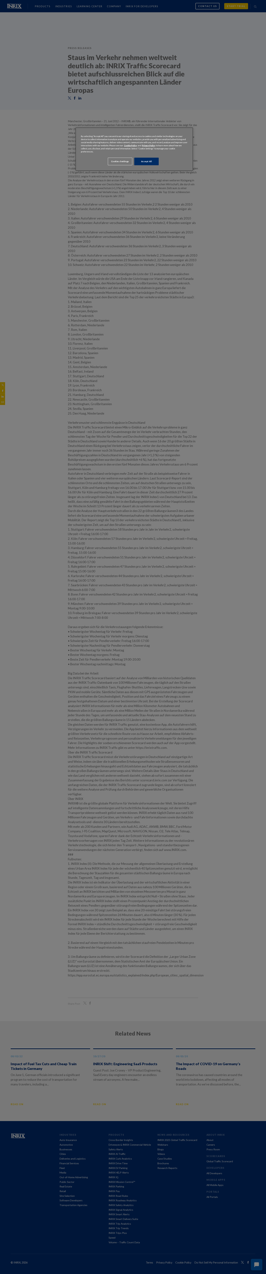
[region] (134, 149)
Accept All (146, 161)
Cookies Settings (120, 161)
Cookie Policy (130, 145)
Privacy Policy (148, 145)
